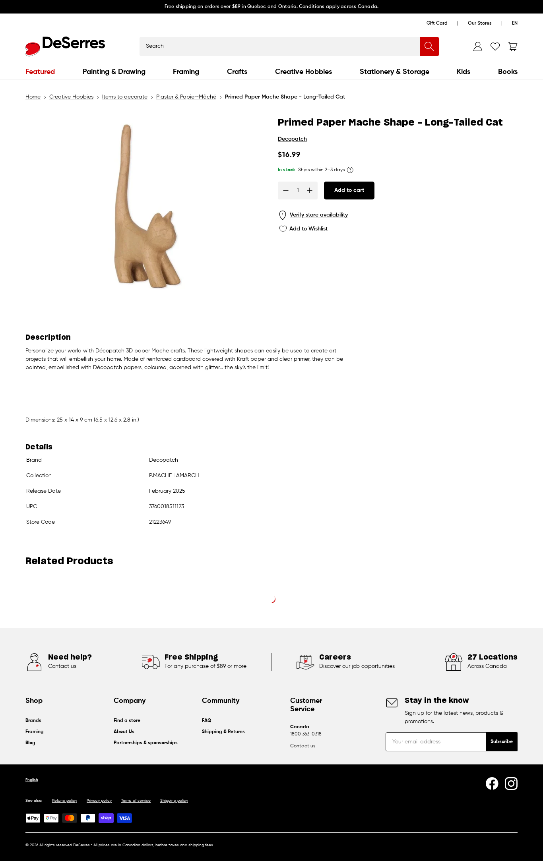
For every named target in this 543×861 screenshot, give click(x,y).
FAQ (206, 720)
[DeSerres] (65, 46)
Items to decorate (124, 97)
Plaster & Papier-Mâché (186, 97)
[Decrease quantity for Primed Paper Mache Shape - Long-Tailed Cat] (286, 190)
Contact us (302, 746)
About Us (124, 731)
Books (508, 72)
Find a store (127, 720)
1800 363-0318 (306, 734)
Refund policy (64, 801)
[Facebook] (492, 783)
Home (33, 97)
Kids (463, 72)
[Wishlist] (495, 46)
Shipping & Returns (223, 731)
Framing (186, 72)
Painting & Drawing (114, 72)
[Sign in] (478, 46)
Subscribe (502, 741)
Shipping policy (174, 801)
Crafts (237, 72)
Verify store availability (319, 215)
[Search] (429, 46)
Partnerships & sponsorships (146, 743)
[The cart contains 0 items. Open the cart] (513, 46)
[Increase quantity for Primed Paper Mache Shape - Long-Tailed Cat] (310, 190)
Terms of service (136, 801)
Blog (30, 743)
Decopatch (292, 139)
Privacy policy (99, 801)
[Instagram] (511, 783)
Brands (33, 720)
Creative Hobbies (303, 72)
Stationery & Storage (394, 72)
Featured (40, 72)
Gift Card (437, 23)
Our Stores (480, 23)
